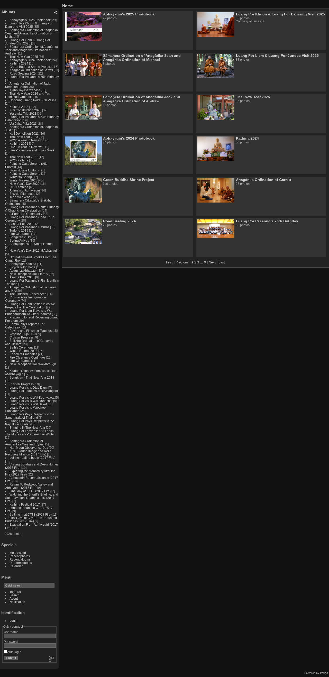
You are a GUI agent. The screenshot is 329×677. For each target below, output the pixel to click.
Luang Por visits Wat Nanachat (31, 400)
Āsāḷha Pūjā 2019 (22, 223)
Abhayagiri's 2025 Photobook (30, 20)
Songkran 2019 (20, 237)
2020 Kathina (19, 160)
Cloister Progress (22, 337)
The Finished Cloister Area (28, 294)
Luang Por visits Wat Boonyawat (32, 397)
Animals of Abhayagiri (25, 190)
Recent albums (20, 559)
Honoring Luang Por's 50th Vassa (33, 100)
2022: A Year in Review (26, 140)
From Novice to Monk (24, 170)
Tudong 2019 (19, 230)
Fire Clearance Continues (27, 357)
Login (13, 620)
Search (15, 595)
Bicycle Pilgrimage (22, 193)
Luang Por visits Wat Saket (28, 404)
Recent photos (20, 556)
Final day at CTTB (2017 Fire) (30, 491)
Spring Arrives (19, 240)
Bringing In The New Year (27, 427)
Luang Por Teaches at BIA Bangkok (34, 390)
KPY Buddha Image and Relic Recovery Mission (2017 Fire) (28, 452)
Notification (17, 601)
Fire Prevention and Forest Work (32, 150)
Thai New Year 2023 (24, 137)
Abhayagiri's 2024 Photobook (30, 60)
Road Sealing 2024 (23, 73)
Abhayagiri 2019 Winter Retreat (31, 243)
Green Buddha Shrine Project (30, 66)
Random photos (21, 562)
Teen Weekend (20, 197)
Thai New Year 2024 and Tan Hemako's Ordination (27, 95)
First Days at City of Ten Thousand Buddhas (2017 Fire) (31, 519)
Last (221, 262)
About (14, 598)
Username (11, 632)
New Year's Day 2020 (25, 183)
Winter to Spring (21, 177)
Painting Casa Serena (25, 173)
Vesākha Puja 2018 (23, 334)
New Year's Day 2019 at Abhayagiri (34, 250)
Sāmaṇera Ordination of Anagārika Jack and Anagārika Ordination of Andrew (31, 50)
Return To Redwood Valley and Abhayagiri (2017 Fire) (29, 486)
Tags (13, 591)
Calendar (16, 566)
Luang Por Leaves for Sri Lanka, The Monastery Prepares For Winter (30, 432)
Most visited (18, 552)
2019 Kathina (19, 187)
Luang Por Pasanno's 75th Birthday (34, 76)
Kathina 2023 (19, 106)
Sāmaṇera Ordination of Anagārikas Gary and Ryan (24, 442)
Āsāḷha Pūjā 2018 (22, 277)
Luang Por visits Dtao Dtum (29, 387)
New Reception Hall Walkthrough (33, 364)
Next (212, 262)
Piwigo (324, 672)
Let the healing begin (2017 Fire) (32, 457)
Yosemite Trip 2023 (23, 113)
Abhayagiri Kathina (23, 264)
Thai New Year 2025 (24, 56)
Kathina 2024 (19, 63)
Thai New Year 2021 (24, 157)
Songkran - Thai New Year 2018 (32, 377)
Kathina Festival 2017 (25, 504)
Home (67, 6)
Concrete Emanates (23, 354)
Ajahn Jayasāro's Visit (25, 90)
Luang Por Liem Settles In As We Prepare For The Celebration (30, 305)
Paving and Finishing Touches (31, 330)
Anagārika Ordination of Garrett (31, 70)
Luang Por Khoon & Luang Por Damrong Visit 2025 (28, 25)
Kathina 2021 (19, 143)
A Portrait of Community (26, 213)
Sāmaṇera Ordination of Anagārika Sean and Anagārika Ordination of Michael (31, 33)
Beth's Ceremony (21, 347)
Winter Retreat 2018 (24, 350)
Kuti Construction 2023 (25, 110)
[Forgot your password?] (51, 659)
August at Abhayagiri (24, 270)
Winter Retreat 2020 (24, 180)
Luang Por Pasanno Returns (29, 227)
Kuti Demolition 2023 (24, 133)
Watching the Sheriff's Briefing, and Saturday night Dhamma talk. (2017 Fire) (31, 498)
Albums (8, 12)
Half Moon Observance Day (29, 447)
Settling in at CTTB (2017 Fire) (31, 514)
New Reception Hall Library (29, 274)
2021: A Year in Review (26, 147)
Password (11, 641)
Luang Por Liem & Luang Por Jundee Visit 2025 (27, 41)
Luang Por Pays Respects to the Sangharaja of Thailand (29, 416)
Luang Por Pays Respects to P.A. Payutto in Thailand (30, 422)
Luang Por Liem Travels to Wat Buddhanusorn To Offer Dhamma (28, 312)
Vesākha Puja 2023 (23, 123)
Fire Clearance (20, 233)
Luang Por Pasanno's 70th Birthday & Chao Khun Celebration (32, 208)
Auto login (14, 652)
